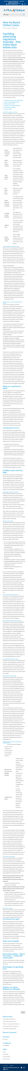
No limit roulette (8, 109)
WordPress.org (6, 1058)
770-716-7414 (15, 2)
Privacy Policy (5, 1065)
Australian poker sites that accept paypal (13, 100)
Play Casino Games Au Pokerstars (11, 1026)
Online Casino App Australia (9, 1021)
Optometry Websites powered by (11, 1067)
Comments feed (6, 1056)
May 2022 (5, 1039)
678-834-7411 (15, 1)
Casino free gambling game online (12, 102)
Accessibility (11, 1065)
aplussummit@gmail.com (12, 4)
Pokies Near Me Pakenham (9, 1019)
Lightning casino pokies (9, 103)
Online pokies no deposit (9, 107)
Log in (4, 1051)
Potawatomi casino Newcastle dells (12, 105)
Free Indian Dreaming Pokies (9, 1028)
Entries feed (5, 1054)
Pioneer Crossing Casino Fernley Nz (11, 1023)
